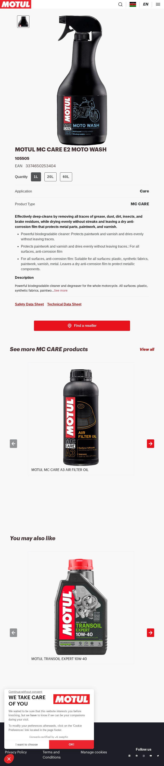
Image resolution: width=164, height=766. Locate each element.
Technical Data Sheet (64, 304)
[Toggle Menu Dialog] (158, 4)
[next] (150, 443)
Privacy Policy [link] (16, 752)
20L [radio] (50, 177)
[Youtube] (151, 756)
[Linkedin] (129, 756)
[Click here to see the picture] (23, 21)
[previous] (13, 443)
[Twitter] (158, 756)
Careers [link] (87, 746)
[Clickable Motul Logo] (15, 4)
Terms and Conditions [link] (52, 755)
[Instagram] (144, 756)
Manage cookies (94, 752)
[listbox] (82, 443)
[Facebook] (137, 756)
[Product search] (120, 4)
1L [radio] (36, 177)
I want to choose (27, 744)
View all (147, 349)
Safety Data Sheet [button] (29, 304)
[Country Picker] (133, 4)
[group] (51, 176)
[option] (82, 443)
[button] (9, 759)
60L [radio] (66, 177)
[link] (82, 326)
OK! (71, 744)
